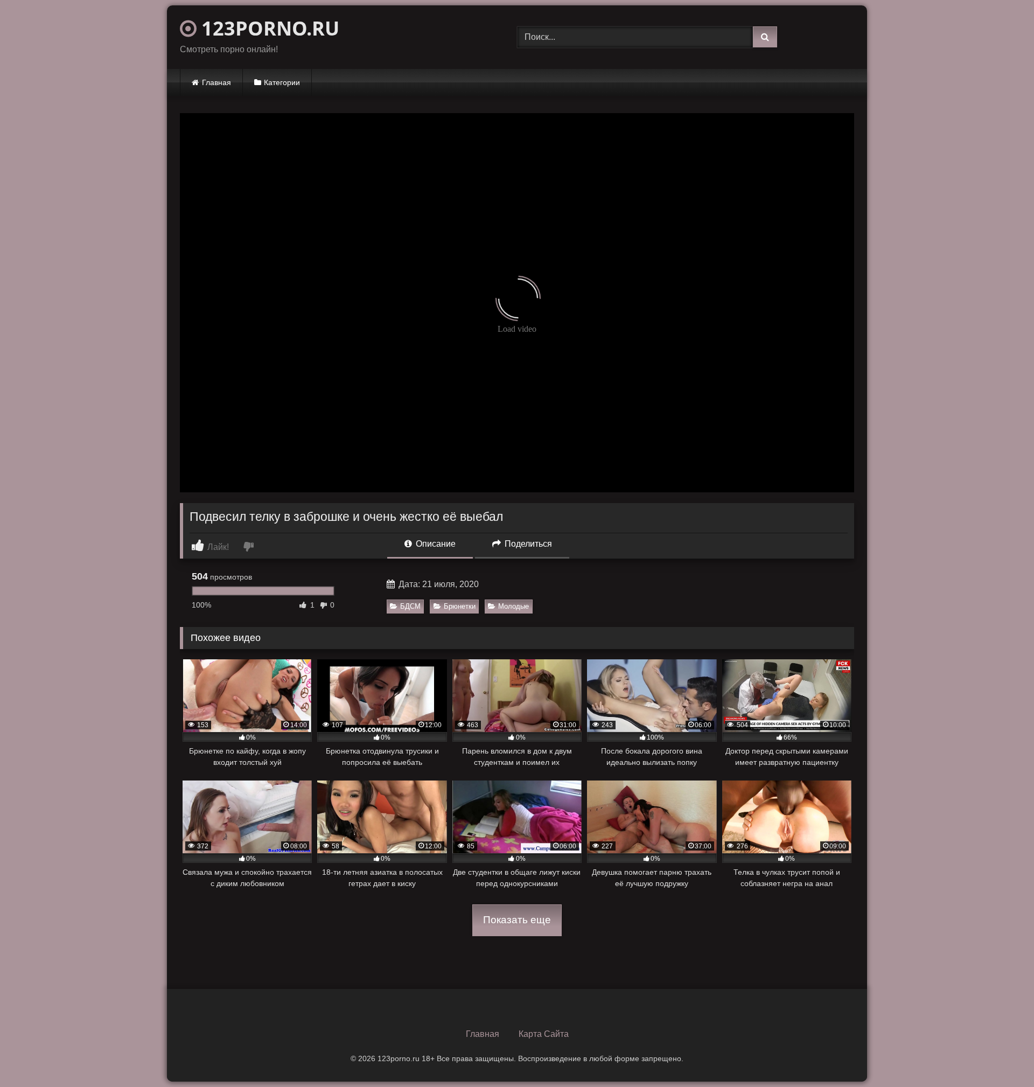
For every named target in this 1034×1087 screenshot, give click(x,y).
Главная (216, 82)
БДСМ (410, 606)
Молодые (513, 606)
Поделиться (527, 543)
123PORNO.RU (268, 28)
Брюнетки (460, 606)
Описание (435, 543)
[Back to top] (1000, 1054)
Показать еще (517, 919)
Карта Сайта (544, 1034)
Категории (282, 82)
